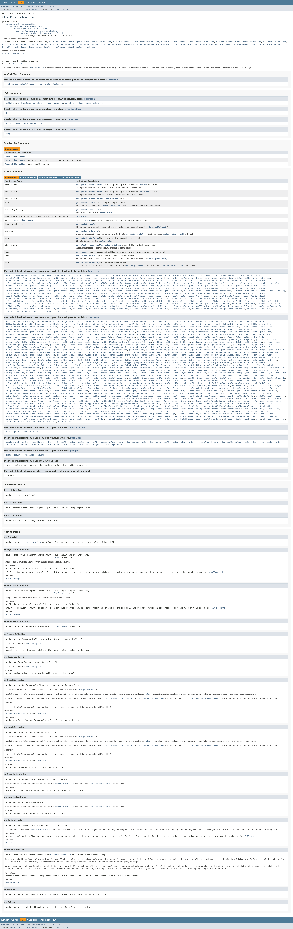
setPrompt (278, 398)
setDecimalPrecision (193, 383)
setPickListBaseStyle (243, 301)
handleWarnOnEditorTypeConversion (22, 370)
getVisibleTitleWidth (88, 368)
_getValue (9, 321)
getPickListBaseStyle (15, 286)
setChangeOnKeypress (209, 380)
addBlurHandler (25, 321)
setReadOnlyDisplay (89, 401)
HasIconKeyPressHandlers (15, 44)
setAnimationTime (245, 293)
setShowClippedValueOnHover (125, 404)
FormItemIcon (111, 199)
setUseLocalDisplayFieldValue (62, 414)
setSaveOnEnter (130, 306)
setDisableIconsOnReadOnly (150, 386)
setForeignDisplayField (62, 391)
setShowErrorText (35, 406)
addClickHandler (86, 321)
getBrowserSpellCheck (246, 332)
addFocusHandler (183, 321)
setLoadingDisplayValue (202, 396)
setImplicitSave (238, 393)
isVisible (243, 370)
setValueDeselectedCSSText (260, 414)
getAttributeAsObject (123, 332)
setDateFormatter (153, 383)
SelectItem (17, 63)
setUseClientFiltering (259, 309)
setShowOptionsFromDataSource (270, 306)
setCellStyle (189, 380)
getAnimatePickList (208, 275)
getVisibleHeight (65, 368)
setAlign (144, 373)
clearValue (147, 327)
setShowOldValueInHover (220, 406)
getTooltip (106, 362)
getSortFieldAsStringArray (127, 291)
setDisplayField (176, 296)
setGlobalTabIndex (113, 391)
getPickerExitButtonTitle (147, 283)
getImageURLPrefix (221, 345)
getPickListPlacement (221, 286)
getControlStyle (88, 278)
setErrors (259, 388)
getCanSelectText (42, 278)
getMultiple (191, 280)
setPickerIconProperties (210, 398)
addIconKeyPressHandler (251, 321)
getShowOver (45, 291)
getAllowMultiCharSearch (182, 275)
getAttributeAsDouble (15, 332)
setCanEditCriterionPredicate (83, 380)
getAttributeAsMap (151, 442)
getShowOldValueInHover (197, 357)
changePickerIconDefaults (89, 199)
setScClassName (26, 404)
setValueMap (223, 416)
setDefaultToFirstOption (111, 296)
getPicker (104, 350)
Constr (27, 10)
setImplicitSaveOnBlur (261, 393)
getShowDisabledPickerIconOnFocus (233, 355)
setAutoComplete (247, 378)
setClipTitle (252, 380)
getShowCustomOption (87, 231)
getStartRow (65, 360)
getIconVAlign (177, 345)
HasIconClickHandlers (274, 42)
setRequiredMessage (253, 401)
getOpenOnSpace (257, 280)
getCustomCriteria (85, 202)
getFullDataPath (52, 342)
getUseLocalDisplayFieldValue (249, 362)
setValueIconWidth (205, 416)
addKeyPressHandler (60, 324)
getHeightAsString (141, 342)
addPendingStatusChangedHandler (110, 324)
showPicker (61, 311)
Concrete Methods (70, 178)
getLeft (53, 347)
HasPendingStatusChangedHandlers (141, 44)
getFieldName (220, 339)
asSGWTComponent (84, 327)
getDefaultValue (136, 278)
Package (13, 2)
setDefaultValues (136, 296)
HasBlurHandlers (57, 42)
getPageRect (54, 350)
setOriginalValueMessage (135, 398)
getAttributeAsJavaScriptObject (92, 332)
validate (51, 422)
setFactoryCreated (112, 445)
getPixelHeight (259, 350)
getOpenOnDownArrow (237, 280)
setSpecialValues (98, 309)
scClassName (24, 103)
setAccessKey (130, 373)
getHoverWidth (30, 345)
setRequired (234, 401)
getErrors (159, 339)
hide (82, 370)
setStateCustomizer (114, 409)
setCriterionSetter (91, 383)
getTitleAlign (11, 362)
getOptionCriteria (206, 347)
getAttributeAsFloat (40, 332)
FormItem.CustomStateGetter (19, 84)
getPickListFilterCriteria (143, 286)
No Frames (41, 7)
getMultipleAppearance (212, 280)
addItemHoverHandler (15, 324)
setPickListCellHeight (269, 301)
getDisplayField (156, 278)
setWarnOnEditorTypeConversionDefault (60, 419)
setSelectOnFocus (66, 404)
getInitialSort (175, 280)
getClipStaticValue (174, 334)
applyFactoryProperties (17, 442)
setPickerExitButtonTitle (126, 301)
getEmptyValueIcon (40, 339)
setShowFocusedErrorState (60, 406)
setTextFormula (12, 411)
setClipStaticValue (232, 380)
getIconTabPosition (158, 345)
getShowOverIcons (222, 357)
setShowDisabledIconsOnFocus (197, 404)
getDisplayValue (213, 337)
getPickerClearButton (65, 283)
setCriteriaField (31, 383)
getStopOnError (102, 360)
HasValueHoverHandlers (41, 47)
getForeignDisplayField (241, 339)
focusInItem (266, 327)
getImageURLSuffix (243, 345)
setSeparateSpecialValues (154, 306)
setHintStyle (181, 391)
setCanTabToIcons (153, 380)
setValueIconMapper (115, 416)
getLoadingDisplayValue (86, 347)
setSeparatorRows (179, 306)
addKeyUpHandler (81, 324)
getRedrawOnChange (176, 352)
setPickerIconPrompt (183, 398)
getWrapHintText (259, 368)
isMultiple (104, 293)
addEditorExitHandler (161, 321)
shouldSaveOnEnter (212, 419)
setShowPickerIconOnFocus (18, 409)
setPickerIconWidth (219, 301)
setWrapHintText (114, 419)
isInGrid (215, 370)
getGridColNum (92, 342)
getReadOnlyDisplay (75, 352)
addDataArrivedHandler (16, 275)
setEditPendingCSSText (70, 388)
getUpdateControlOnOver (218, 291)
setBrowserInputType (15, 380)
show (258, 419)
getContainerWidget (225, 334)
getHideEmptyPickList (132, 280)
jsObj (7, 134)
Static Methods (28, 178)
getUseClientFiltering (273, 291)
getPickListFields (117, 286)
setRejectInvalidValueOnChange (208, 401)
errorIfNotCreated (229, 327)
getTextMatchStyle (194, 291)
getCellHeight (97, 334)
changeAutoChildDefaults (89, 185)
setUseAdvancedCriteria (255, 411)
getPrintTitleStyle (40, 352)
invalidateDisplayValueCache (113, 370)
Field (20, 10)
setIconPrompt (101, 393)
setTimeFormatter (32, 411)
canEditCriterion (115, 327)
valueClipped (65, 422)
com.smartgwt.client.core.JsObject (21, 24)
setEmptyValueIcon (94, 388)
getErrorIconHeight (75, 339)
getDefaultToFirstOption (112, 278)
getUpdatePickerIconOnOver (148, 362)
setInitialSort (175, 298)
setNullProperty (23, 398)
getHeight (124, 342)
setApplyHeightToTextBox (274, 373)
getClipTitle (193, 334)
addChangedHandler (45, 321)
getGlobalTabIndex (72, 342)
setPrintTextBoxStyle (236, 398)
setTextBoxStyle (159, 309)
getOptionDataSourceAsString (233, 347)
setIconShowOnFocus (132, 393)
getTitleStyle (72, 362)
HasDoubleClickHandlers (174, 42)
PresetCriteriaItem (15, 156)
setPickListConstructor (17, 304)
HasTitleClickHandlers (237, 44)
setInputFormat (31, 396)
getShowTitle (25, 360)
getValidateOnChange (15, 365)
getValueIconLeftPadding (188, 365)
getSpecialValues (153, 291)
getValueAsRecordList (107, 365)
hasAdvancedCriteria (54, 370)
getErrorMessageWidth (140, 339)
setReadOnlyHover (111, 401)
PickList (90, 47)
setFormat (83, 391)
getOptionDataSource (15, 283)
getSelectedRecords (136, 288)
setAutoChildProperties (141, 378)
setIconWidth (169, 393)
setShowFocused (221, 306)
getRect (161, 352)
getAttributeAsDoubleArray (75, 442)
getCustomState (50, 337)
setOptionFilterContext (41, 301)
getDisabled (165, 337)
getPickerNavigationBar (266, 283)
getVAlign (77, 365)
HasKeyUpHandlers (112, 44)
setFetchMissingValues (36, 391)
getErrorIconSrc (96, 339)
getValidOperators (60, 365)
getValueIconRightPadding (217, 365)
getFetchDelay (57, 280)
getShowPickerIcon (63, 291)
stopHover (280, 419)
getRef (7, 432)
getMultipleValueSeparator (155, 347)
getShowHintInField (255, 288)
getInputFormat (39, 347)
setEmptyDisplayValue (227, 296)
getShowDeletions (151, 355)
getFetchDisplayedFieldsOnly (82, 280)
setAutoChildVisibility (224, 378)
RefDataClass (74, 109)
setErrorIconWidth (192, 388)
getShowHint (136, 357)
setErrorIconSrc (172, 388)
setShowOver (10, 309)
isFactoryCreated (13, 445)
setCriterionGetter (68, 383)
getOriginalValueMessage (17, 350)
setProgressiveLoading (108, 306)
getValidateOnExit (38, 365)
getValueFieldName (52, 293)
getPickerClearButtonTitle (93, 283)
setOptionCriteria (59, 398)
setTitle (48, 411)
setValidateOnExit (113, 414)
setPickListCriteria (43, 304)
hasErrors (72, 370)
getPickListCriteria (94, 286)
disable (160, 327)
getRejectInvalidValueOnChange (205, 352)
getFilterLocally (110, 280)
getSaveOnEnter (94, 288)
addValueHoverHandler (15, 327)
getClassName (154, 334)
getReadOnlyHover (97, 352)
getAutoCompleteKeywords (195, 332)
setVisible (253, 416)
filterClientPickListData (106, 275)
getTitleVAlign (90, 362)
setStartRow (95, 409)
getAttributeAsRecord (200, 442)
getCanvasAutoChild (77, 334)
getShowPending (241, 357)
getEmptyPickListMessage (17, 280)
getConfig (207, 334)
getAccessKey (11, 329)
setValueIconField (31, 311)
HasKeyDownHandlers (66, 44)
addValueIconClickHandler (43, 327)
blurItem (99, 327)
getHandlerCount (270, 442)
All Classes (55, 7)
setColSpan (266, 380)
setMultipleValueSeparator (270, 396)
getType (127, 362)
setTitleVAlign (168, 411)
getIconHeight (57, 345)
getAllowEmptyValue (156, 275)
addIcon (198, 321)
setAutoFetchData (265, 293)
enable (184, 327)
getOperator (188, 347)
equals (7, 455)
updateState (38, 422)
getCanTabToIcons (56, 334)
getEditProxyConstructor (204, 278)
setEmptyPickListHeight (254, 296)
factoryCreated (12, 123)
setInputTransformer (52, 396)
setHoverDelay (214, 391)
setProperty (10, 401)
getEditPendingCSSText (16, 339)
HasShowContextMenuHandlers (208, 44)
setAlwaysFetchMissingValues (190, 373)
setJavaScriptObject (166, 396)
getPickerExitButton (121, 283)
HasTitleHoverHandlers (14, 47)
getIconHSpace (74, 345)
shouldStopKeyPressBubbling (239, 419)
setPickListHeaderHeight (195, 304)
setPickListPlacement (243, 304)
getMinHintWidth (129, 347)
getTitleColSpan (30, 362)
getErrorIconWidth (117, 339)
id (5, 113)
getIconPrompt (111, 345)
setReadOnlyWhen (159, 401)
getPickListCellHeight (42, 286)
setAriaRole (10, 375)
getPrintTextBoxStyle (15, 352)
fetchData (60, 275)
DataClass (72, 119)
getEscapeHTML (40, 280)
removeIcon (115, 373)
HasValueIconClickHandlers (69, 47)
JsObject (71, 129)
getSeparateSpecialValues (162, 288)
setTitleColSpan (80, 411)
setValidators (133, 414)
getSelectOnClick (46, 355)
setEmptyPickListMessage (17, 298)
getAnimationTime (230, 275)
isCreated (153, 370)
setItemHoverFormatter (77, 396)
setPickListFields (89, 304)
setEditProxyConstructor (201, 296)
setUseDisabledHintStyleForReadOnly (23, 414)
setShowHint (136, 406)
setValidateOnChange (91, 414)
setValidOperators (152, 414)
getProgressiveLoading (71, 288)
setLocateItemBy (226, 396)
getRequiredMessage (249, 352)
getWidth (223, 368)
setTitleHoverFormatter (104, 411)
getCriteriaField (247, 334)
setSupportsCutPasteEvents (179, 409)
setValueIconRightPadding (142, 416)
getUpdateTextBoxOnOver (246, 291)
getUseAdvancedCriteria (177, 362)
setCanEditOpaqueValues (114, 380)
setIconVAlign (152, 393)
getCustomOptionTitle (87, 209)
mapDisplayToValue (14, 373)
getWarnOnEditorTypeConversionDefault (195, 368)
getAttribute (192, 329)
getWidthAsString (239, 368)
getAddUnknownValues (133, 275)
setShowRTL (40, 409)
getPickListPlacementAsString (20, 288)
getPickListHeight (198, 286)
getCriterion (265, 334)
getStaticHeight (82, 360)
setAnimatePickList (223, 293)
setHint (168, 391)
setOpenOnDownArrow (237, 298)
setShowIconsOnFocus (172, 406)
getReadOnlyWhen (145, 352)
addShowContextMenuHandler (174, 324)
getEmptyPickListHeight (257, 278)
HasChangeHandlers (101, 42)
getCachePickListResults (17, 278)
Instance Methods (48, 178)
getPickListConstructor (68, 286)
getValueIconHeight (162, 365)
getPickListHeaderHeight (173, 286)
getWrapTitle (277, 368)
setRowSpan (10, 404)
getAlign (25, 329)
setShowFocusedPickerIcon (114, 406)
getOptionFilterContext (264, 347)
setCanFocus (135, 380)
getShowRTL (10, 360)
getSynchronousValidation (182, 360)
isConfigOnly (138, 370)
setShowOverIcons (245, 406)
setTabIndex (257, 409)
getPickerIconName (156, 350)
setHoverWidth (30, 393)
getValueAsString (13, 293)
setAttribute (42, 375)
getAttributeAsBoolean (213, 329)
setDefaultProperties (87, 245)
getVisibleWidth (128, 368)
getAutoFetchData (250, 275)
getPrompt (58, 352)
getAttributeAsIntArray (104, 442)
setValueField (11, 311)
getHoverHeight (235, 342)
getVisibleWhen (110, 368)
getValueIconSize (242, 365)
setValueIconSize (184, 416)
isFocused (203, 370)
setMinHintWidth (245, 396)
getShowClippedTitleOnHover (92, 355)
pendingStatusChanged (123, 293)
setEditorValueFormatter (17, 388)
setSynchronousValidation (234, 409)
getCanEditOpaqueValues (17, 334)
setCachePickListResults (17, 296)
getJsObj (18, 455)
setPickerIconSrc (175, 301)
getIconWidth (194, 345)
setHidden (156, 391)
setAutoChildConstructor (114, 378)
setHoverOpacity (251, 391)
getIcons (140, 345)
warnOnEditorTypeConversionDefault (84, 103)
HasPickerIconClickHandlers (176, 44)
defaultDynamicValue (42, 275)
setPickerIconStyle (196, 301)
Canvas (143, 185)
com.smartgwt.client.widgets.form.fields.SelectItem (43, 33)
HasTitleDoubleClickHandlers (267, 44)
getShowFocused (235, 288)
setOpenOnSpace (257, 298)
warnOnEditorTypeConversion (48, 103)
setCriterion (49, 383)
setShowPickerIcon (29, 309)
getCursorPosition (30, 337)
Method (35, 10)
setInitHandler (12, 396)
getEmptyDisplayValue (231, 278)
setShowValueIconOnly (75, 409)
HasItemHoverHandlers (42, 44)
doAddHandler (39, 442)
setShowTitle (55, 409)
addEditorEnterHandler (135, 321)
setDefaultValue (261, 383)
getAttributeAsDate (264, 329)
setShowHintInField (241, 306)
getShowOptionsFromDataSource (20, 291)
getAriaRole (176, 329)
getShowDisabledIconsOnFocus (197, 355)
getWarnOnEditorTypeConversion (156, 368)
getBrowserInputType (221, 332)
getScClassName (26, 355)
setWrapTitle (133, 419)
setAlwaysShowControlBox (221, 373)
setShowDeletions (151, 404)
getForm (260, 339)
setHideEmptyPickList (132, 298)
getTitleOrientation (52, 362)
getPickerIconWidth (241, 283)
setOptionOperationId (67, 301)
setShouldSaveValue (86, 256)
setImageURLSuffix (218, 393)
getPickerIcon (119, 350)
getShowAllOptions (214, 288)
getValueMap (10, 368)
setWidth (88, 419)
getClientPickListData (66, 278)
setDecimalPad (172, 383)
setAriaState (26, 375)
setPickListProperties (42, 306)
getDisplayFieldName (178, 278)
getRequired (230, 352)
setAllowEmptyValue (171, 293)
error (206, 327)
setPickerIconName (160, 398)
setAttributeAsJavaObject (87, 445)
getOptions (81, 216)
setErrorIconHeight (151, 388)
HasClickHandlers (122, 42)
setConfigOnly (11, 383)
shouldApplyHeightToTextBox (157, 419)
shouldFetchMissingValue (187, 419)
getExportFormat (175, 339)
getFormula (35, 342)
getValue (89, 365)
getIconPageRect (93, 345)
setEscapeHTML (40, 298)
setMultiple (191, 298)
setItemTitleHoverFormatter (106, 396)
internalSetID (30, 432)
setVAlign (170, 414)
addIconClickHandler (226, 321)
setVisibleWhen (269, 416)
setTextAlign (272, 409)
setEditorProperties (219, 386)
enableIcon (195, 327)
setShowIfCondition (195, 406)
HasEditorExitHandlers (228, 42)
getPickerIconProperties (205, 350)
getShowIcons (152, 357)
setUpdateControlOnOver (204, 309)
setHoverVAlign (12, 393)
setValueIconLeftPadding (90, 416)
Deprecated (36, 2)
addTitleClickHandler (202, 324)
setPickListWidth (84, 306)
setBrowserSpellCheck (39, 380)
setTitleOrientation (130, 411)
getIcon (44, 345)
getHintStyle (183, 342)
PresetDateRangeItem (13, 53)
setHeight (131, 391)
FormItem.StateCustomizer (50, 84)
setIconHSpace (84, 393)
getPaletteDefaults (87, 350)
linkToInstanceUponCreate (264, 370)
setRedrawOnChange (180, 401)
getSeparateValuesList (190, 288)
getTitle (272, 360)
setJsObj (41, 455)
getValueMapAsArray (29, 368)
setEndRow (111, 388)
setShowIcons (152, 406)
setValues (48, 311)
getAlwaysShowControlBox (102, 329)
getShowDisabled (171, 355)
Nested (13, 10)
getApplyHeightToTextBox (155, 329)
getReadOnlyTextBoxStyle (122, 352)
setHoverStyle (269, 391)
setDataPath (135, 383)
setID (181, 393)
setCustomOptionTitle (87, 238)
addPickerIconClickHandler (143, 324)
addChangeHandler (66, 321)
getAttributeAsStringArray (228, 442)
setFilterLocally (110, 298)
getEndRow (58, 339)
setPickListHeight (220, 304)
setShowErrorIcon (263, 404)
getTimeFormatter (256, 360)
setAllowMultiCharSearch (197, 293)
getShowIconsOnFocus (172, 357)
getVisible (48, 368)
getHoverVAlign (12, 345)
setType (205, 411)
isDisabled (179, 370)
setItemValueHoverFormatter (138, 396)
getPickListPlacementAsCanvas (252, 286)
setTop (195, 411)
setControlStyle (62, 296)
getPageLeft (39, 350)
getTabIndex (204, 360)
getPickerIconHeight (174, 283)
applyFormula (66, 327)
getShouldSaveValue (86, 224)
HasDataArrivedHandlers (146, 42)
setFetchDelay (57, 298)
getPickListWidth (48, 288)
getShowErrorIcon (263, 355)
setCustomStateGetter (115, 383)
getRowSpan (10, 355)
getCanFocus (38, 334)
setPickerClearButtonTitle (95, 301)
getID (206, 345)
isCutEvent (166, 370)
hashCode (29, 455)
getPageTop (68, 350)
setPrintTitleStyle (261, 398)
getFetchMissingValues (198, 339)
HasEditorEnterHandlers (201, 42)
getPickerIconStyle (218, 283)
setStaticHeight (135, 409)
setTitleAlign (62, 411)
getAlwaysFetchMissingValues (71, 329)
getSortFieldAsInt (101, 291)
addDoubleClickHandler (109, 321)
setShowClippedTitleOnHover (92, 404)
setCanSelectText (42, 296)
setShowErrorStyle (14, 406)
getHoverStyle (271, 342)
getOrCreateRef (84, 220)
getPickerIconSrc (197, 283)
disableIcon (172, 327)
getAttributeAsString (148, 332)
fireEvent (53, 442)
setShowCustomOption (87, 263)
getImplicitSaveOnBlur (16, 347)
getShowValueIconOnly (45, 360)
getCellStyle (114, 334)
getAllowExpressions (43, 329)
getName (176, 347)
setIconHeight (66, 393)
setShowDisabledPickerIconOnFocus (233, 404)
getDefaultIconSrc (147, 337)
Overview (5, 2)
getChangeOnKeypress (134, 334)
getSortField (82, 291)
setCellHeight (172, 380)
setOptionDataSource (15, 301)
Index (44, 2)
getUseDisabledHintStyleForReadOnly (211, 362)
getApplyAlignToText (129, 329)
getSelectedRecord (113, 288)
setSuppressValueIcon (207, 409)
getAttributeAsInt (63, 332)
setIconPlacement (155, 298)
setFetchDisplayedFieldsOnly (82, 298)
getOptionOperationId (39, 283)
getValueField (32, 293)
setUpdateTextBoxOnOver (232, 309)
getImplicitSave (263, 345)
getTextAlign (220, 360)
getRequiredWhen (270, 352)
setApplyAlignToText (248, 373)
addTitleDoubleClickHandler (231, 324)
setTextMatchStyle (180, 309)
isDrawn (192, 370)
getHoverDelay (216, 342)
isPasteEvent (229, 370)
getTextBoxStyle (173, 291)
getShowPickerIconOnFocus (265, 357)
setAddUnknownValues (148, 293)
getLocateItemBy (110, 347)
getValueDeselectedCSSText (135, 365)
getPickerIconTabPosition (234, 350)
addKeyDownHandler (38, 324)
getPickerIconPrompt (179, 350)
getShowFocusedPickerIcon (114, 357)
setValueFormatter (14, 416)
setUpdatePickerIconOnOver (226, 411)
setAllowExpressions (162, 373)
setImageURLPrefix (196, 393)
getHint (170, 342)
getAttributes (252, 442)
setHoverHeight (232, 391)
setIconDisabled (48, 393)
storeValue (10, 422)
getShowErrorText (35, 357)
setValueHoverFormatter (38, 416)
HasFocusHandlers (252, 42)
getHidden (158, 342)
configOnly (10, 103)
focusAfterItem (249, 327)
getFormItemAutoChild (15, 342)
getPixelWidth (276, 350)
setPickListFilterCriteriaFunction (121, 304)
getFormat (272, 339)
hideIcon (91, 370)
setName (8, 398)
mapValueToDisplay (36, 373)
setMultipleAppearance (212, 298)
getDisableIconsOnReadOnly (188, 337)
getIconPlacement (155, 280)
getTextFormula (237, 360)
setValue (181, 414)
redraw (94, 373)
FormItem (113, 79)
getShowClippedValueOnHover (125, 355)
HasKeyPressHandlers (90, 44)
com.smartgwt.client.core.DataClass (25, 26)
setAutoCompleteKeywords (272, 378)
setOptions (81, 252)
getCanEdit (265, 332)
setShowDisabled (171, 404)
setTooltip (184, 411)
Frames (31, 7)
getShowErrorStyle (14, 357)
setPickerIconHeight (153, 301)
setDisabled (127, 386)
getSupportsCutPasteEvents (126, 360)
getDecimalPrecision (124, 337)
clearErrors (133, 327)
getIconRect (127, 345)
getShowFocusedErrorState (60, 357)
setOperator (40, 398)
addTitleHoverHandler (259, 324)
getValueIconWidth (263, 365)
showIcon (267, 419)
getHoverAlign (199, 342)
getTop (117, 362)
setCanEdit (59, 380)
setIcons (115, 393)
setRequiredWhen (274, 401)
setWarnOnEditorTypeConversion (21, 419)
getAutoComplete (171, 332)
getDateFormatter (84, 337)
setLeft (184, 396)
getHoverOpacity (253, 342)
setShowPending (264, 406)
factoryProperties (32, 123)
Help (50, 2)
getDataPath (67, 337)
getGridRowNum (109, 342)
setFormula (96, 391)
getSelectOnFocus (66, 355)
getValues (91, 293)
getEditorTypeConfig (254, 337)
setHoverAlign (197, 391)
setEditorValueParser (44, 388)
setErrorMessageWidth (216, 388)
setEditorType (239, 386)
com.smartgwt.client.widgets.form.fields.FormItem (39, 31)
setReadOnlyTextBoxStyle (135, 401)
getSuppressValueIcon (154, 360)
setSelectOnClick (46, 404)
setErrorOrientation (241, 388)
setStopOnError (154, 409)
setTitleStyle (150, 411)
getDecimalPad (103, 337)
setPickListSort (64, 306)
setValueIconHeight (64, 416)
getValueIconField (73, 293)
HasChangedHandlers (79, 42)
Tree (27, 2)
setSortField (48, 309)
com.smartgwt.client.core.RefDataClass (31, 29)
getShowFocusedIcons (87, 357)
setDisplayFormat (176, 386)
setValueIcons (165, 416)
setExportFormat (13, 391)
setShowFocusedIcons (87, 406)
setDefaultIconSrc (215, 383)
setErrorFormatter (128, 388)
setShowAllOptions (200, 306)
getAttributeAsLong (129, 442)
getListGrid (65, 347)
